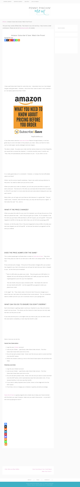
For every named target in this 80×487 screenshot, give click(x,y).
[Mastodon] (14, 40)
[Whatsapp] (16, 40)
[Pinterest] (12, 40)
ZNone (4, 21)
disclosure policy (24, 28)
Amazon (16, 347)
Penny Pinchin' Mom (40, 11)
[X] (8, 40)
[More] (19, 40)
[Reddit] (10, 40)
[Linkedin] (5, 431)
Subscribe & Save (24, 140)
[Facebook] (5, 40)
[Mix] (5, 439)
